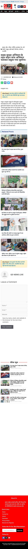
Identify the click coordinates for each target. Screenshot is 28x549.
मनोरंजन (21, 49)
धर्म (23, 47)
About (4, 516)
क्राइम (3, 47)
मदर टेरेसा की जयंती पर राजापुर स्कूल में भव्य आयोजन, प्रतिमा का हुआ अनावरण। (18, 399)
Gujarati (7, 1)
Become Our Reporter (8, 522)
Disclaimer (5, 518)
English (3, 1)
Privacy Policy (6, 520)
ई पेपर (23, 11)
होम (1, 11)
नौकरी (3, 49)
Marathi (17, 1)
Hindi (12, 1)
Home (3, 512)
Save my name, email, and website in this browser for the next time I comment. (14, 320)
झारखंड (17, 11)
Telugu (22, 1)
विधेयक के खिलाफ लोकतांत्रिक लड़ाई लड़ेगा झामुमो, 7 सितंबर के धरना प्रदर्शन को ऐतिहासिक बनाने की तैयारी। (18, 382)
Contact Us (5, 514)
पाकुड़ (5, 11)
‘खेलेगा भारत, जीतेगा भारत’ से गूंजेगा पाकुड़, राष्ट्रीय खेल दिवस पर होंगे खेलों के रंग (14, 254)
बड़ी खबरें (11, 11)
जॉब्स (9, 47)
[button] (15, 7)
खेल (7, 47)
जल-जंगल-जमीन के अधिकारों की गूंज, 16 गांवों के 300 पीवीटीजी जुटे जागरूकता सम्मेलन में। (13, 95)
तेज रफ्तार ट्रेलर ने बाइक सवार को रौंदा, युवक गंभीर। (18, 366)
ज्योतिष (13, 47)
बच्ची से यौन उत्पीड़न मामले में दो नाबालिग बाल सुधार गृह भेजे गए (17, 373)
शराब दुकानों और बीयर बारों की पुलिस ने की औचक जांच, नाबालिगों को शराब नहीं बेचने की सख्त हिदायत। (13, 263)
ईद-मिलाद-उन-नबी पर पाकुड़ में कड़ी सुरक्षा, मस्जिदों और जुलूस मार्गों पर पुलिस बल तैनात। (18, 391)
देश (21, 47)
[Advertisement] (14, 29)
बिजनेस (16, 49)
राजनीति (4, 51)
